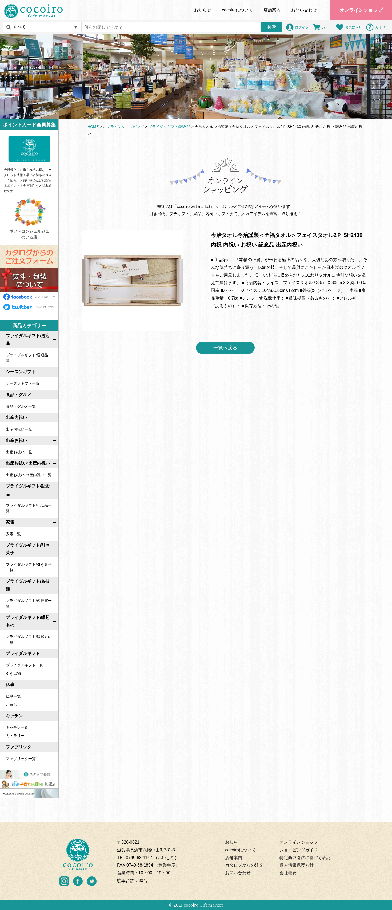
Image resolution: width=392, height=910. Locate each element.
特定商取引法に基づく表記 (305, 857)
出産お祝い (16, 440)
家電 (10, 522)
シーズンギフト (21, 371)
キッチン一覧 (17, 727)
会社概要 (288, 873)
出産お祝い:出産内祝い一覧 (29, 475)
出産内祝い (16, 417)
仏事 (10, 684)
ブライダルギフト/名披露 (28, 585)
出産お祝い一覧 (19, 452)
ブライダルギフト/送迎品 (28, 339)
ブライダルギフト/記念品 (28, 490)
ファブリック (18, 747)
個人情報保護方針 (296, 865)
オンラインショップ (361, 10)
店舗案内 (272, 10)
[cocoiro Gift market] (33, 11)
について (237, 10)
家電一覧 (13, 534)
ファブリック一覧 (21, 759)
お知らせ (202, 10)
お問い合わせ (304, 10)
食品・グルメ (18, 394)
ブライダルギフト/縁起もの (28, 621)
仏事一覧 (13, 696)
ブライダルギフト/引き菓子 (28, 549)
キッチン (14, 715)
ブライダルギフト (23, 653)
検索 (271, 27)
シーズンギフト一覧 (22, 383)
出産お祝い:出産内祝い (28, 463)
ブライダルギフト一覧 (24, 665)
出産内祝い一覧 (19, 429)
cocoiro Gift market (203, 905)
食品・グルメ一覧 (21, 406)
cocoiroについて (240, 850)
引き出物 (13, 673)
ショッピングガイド (298, 850)
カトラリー (15, 736)
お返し (11, 704)
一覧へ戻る (225, 347)
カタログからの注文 (244, 865)
